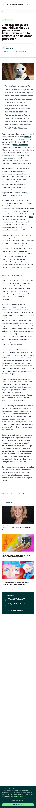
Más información (18, 796)
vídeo (31, 217)
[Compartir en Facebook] (11, 493)
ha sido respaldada (25, 254)
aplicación (5, 331)
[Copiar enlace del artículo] (23, 493)
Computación (7, 19)
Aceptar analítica (18, 804)
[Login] (27, 4)
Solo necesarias (18, 800)
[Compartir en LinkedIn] (19, 493)
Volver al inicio (8, 11)
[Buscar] (30, 4)
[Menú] (3, 4)
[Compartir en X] (15, 493)
